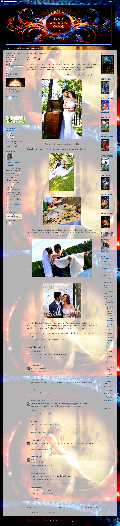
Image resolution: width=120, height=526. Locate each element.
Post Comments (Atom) (45, 513)
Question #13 (108, 363)
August (108, 381)
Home (8, 48)
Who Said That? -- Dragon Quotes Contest (109, 311)
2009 (106, 408)
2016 (106, 265)
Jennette (34, 487)
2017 (106, 261)
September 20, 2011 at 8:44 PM (42, 493)
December (109, 285)
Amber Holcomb (37, 400)
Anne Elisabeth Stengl (13, 164)
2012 (106, 279)
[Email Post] (63, 340)
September (110, 302)
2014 (106, 272)
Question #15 (108, 352)
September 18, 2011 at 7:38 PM (41, 414)
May (108, 393)
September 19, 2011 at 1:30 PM (41, 449)
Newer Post (32, 508)
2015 (105, 268)
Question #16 (108, 347)
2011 (105, 282)
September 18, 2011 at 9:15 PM (41, 433)
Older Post (91, 508)
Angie (33, 440)
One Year (108, 330)
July (107, 386)
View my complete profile (12, 206)
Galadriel (34, 365)
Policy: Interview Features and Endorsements (27, 48)
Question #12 (108, 376)
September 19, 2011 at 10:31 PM (42, 479)
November (109, 291)
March (108, 400)
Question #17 (108, 341)
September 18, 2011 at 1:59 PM (41, 372)
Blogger (72, 521)
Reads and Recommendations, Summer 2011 (109, 322)
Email (8, 64)
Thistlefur (34, 457)
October (109, 296)
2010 (106, 405)
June (108, 390)
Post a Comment (35, 498)
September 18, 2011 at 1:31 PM (41, 358)
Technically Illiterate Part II (109, 369)
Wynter (34, 351)
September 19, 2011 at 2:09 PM (41, 465)
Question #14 (108, 357)
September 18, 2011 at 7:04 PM (41, 393)
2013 (105, 275)
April (108, 397)
